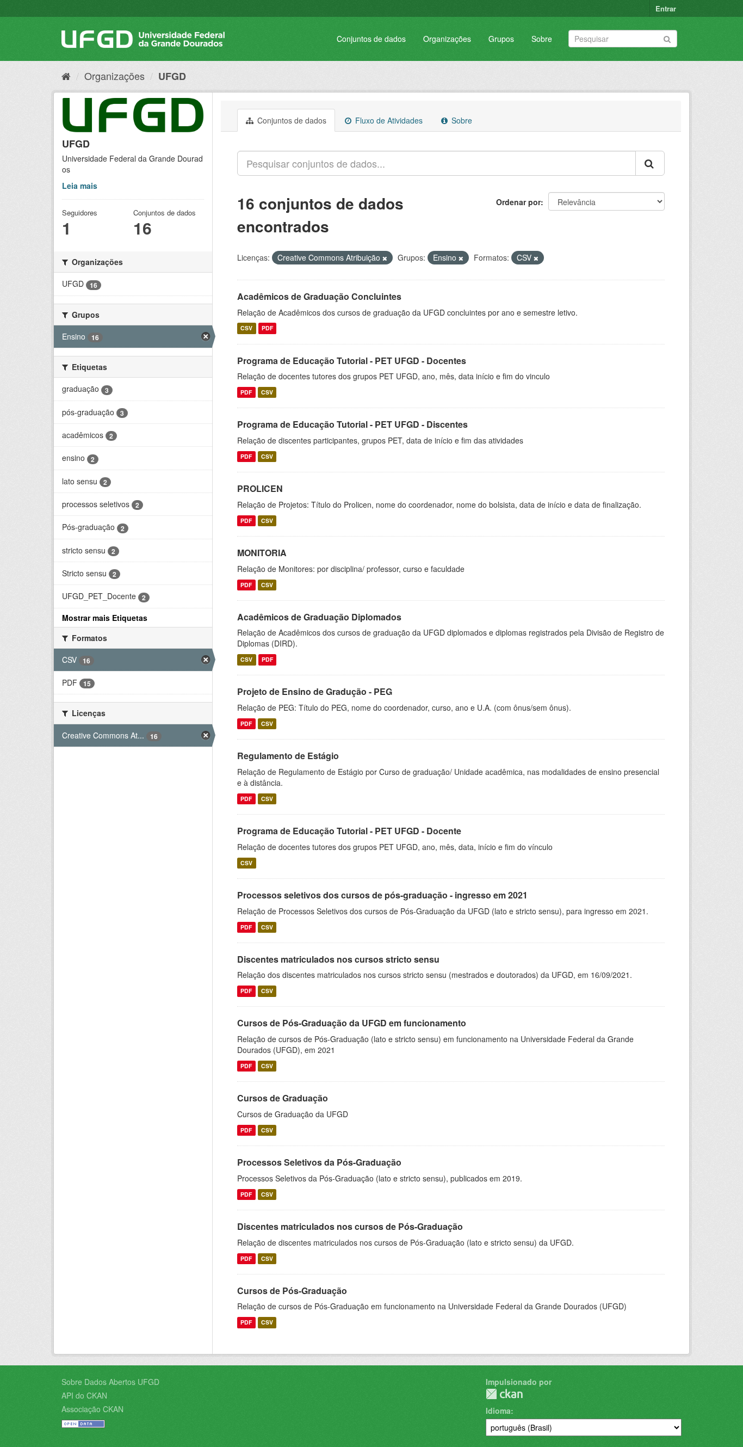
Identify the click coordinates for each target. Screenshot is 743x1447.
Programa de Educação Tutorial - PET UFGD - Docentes (351, 360)
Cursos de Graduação (282, 1098)
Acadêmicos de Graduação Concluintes (319, 296)
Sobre (541, 38)
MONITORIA (262, 552)
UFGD (172, 76)
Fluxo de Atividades (388, 120)
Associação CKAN (92, 1408)
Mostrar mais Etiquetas (104, 617)
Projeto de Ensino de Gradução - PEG (314, 691)
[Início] (66, 76)
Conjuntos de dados (371, 38)
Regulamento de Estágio (288, 755)
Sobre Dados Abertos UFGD (110, 1381)
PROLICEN (260, 488)
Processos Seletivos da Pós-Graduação (319, 1162)
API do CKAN (84, 1395)
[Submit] (667, 37)
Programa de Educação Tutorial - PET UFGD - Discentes (352, 424)
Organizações (447, 38)
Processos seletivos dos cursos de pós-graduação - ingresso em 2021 (382, 895)
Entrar (665, 8)
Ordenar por (518, 201)
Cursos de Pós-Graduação (292, 1290)
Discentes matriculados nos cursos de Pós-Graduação (350, 1226)
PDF (267, 328)
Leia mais (79, 185)
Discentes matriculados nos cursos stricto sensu (338, 959)
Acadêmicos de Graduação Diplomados (319, 617)
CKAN (504, 1394)
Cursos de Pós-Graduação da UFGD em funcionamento (351, 1023)
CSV (246, 328)
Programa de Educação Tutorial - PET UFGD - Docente (349, 830)
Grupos (501, 38)
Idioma (498, 1410)
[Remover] (384, 258)
